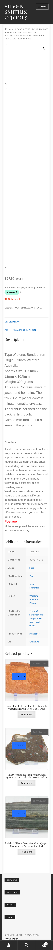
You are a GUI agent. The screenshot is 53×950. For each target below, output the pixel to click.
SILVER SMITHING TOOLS (16, 12)
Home (10, 29)
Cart (40, 943)
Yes (31, 576)
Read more (26, 714)
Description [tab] (12, 321)
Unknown (34, 641)
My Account (9, 945)
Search (26, 945)
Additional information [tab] (20, 330)
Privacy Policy (11, 938)
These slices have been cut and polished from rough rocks (36, 618)
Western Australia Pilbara (33, 599)
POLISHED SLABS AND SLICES (28, 308)
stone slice (34, 633)
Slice (31, 567)
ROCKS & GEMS (22, 29)
